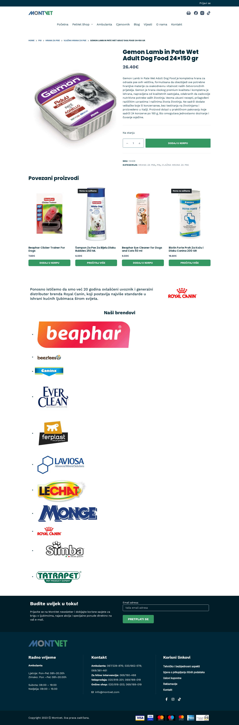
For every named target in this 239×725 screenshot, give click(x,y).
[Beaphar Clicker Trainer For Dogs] (49, 214)
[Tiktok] (179, 699)
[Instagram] (202, 13)
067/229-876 (115, 665)
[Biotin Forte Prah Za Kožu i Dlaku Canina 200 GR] (190, 214)
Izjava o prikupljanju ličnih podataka (184, 672)
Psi (158, 165)
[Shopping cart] (188, 13)
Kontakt (176, 24)
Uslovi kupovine (172, 678)
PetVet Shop (80, 24)
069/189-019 (133, 679)
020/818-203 (116, 684)
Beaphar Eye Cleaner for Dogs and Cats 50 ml (142, 249)
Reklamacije (170, 683)
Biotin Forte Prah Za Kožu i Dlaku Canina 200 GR (186, 249)
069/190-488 (128, 675)
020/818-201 (115, 679)
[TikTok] (209, 13)
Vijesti (148, 24)
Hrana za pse (147, 165)
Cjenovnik (123, 24)
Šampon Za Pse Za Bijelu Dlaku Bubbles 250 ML (95, 249)
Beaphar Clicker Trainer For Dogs (46, 249)
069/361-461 (99, 670)
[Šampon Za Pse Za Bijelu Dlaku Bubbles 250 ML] (96, 214)
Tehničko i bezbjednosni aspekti (181, 666)
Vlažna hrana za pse (175, 165)
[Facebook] (196, 13)
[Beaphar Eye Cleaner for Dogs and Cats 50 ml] (143, 214)
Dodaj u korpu (178, 143)
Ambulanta (104, 24)
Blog (137, 24)
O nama (161, 24)
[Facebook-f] (166, 699)
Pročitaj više (96, 262)
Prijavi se (205, 3)
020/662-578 (133, 665)
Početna (62, 24)
